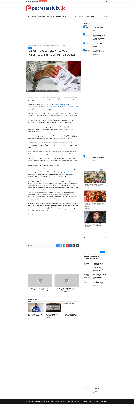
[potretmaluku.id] (45, 8)
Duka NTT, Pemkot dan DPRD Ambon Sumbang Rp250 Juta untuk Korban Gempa (93, 256)
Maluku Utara (50, 16)
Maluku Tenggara (61, 108)
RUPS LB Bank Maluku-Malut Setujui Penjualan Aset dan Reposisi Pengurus (53, 314)
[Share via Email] (74, 245)
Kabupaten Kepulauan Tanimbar (39, 108)
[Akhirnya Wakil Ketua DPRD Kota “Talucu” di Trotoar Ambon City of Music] (88, 158)
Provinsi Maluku (49, 120)
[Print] (77, 245)
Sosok (74, 16)
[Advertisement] (53, 30)
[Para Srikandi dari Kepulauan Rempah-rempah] (88, 45)
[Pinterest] (67, 245)
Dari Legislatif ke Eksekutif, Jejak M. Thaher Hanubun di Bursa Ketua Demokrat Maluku (35, 315)
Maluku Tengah (56, 106)
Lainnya (93, 16)
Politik (65, 172)
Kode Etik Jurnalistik (103, 401)
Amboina (34, 16)
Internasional (67, 16)
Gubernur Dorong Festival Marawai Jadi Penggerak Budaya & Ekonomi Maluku (70, 314)
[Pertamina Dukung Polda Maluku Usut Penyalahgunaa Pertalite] (88, 388)
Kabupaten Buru (32, 106)
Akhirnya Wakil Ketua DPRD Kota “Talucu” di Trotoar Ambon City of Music (98, 158)
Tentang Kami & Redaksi (56, 401)
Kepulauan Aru (38, 109)
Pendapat (87, 16)
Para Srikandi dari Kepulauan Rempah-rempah (98, 45)
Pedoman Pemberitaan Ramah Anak (89, 401)
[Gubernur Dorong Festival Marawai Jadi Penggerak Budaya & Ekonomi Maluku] (71, 307)
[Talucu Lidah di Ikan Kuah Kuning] (88, 29)
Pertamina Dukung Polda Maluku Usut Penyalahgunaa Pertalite (99, 389)
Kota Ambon (61, 104)
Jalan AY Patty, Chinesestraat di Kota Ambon (98, 51)
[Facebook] (57, 245)
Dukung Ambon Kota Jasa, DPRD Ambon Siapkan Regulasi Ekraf (98, 282)
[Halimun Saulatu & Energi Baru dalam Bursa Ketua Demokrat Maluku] (88, 276)
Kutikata (80, 16)
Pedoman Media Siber (68, 401)
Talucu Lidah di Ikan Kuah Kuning (98, 28)
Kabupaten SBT (73, 106)
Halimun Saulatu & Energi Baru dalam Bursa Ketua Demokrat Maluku (99, 276)
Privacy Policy (77, 401)
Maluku (34, 45)
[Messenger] (70, 245)
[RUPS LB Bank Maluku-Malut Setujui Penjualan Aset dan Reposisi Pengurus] (53, 307)
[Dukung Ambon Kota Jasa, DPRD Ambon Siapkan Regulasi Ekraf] (88, 332)
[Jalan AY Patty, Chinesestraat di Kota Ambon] (88, 101)
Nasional (58, 16)
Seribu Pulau (41, 16)
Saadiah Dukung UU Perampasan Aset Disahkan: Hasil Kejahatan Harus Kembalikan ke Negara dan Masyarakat (98, 266)
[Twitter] (60, 245)
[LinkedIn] (64, 245)
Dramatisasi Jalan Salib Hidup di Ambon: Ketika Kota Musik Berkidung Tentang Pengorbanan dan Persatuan (99, 36)
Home (28, 16)
